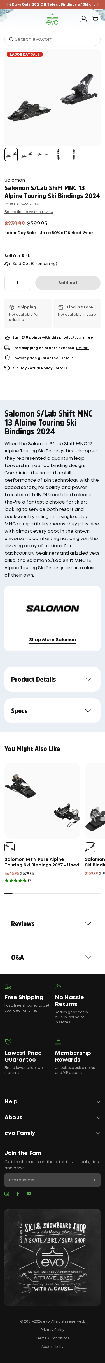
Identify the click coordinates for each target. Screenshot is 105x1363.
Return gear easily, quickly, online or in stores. (72, 1017)
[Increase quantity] (25, 283)
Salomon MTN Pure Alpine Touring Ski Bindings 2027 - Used (41, 862)
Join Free (84, 337)
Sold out (68, 283)
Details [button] (82, 348)
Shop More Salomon (52, 640)
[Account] (83, 19)
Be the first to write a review (28, 211)
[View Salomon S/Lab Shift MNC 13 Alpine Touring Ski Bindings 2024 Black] (11, 154)
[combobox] (52, 39)
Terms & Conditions (53, 1338)
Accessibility (52, 1346)
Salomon (14, 180)
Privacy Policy (52, 1330)
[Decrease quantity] (10, 283)
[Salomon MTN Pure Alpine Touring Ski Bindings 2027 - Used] (42, 801)
